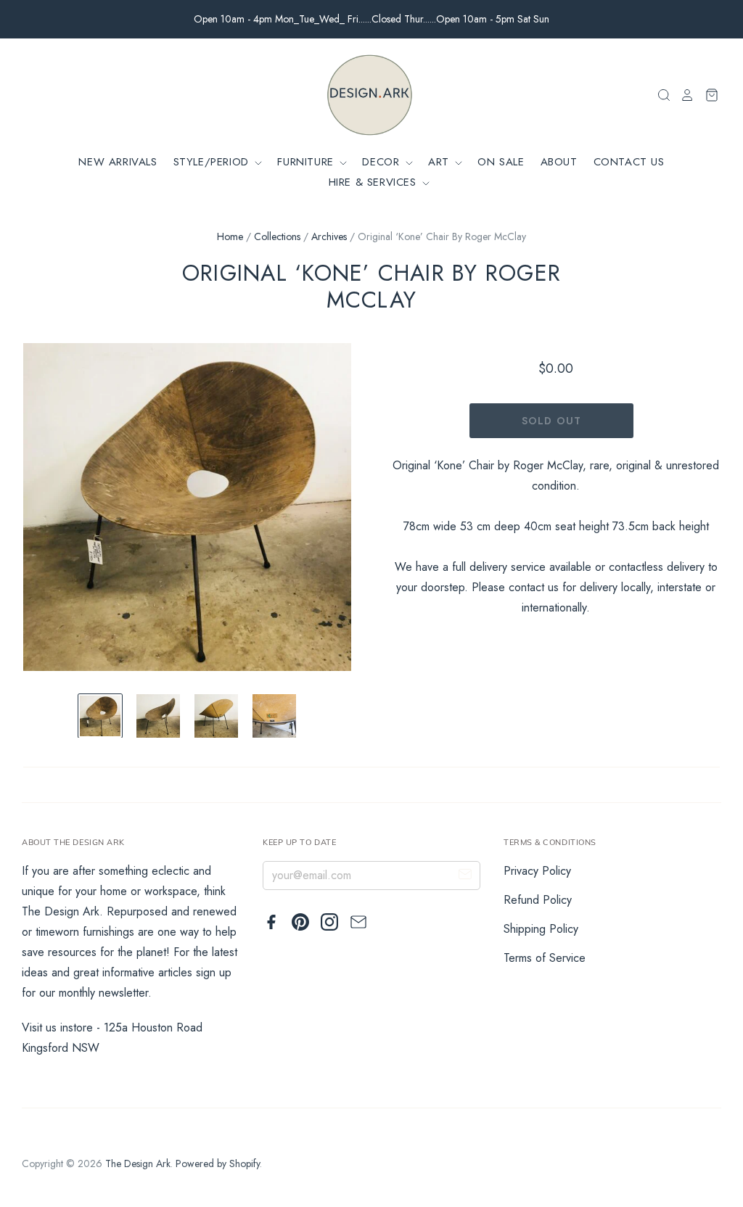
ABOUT (559, 162)
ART (440, 162)
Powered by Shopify (218, 1163)
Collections (277, 236)
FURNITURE (307, 162)
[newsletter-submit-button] (465, 876)
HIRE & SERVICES (375, 182)
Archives (329, 236)
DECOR (382, 162)
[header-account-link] (682, 95)
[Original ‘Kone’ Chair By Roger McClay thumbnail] (100, 716)
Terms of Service (545, 957)
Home (230, 236)
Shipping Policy (541, 928)
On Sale (500, 162)
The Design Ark (138, 1163)
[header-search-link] (659, 95)
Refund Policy (538, 899)
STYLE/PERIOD (213, 162)
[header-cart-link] (707, 95)
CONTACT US (629, 162)
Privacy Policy (537, 870)
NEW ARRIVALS (117, 162)
